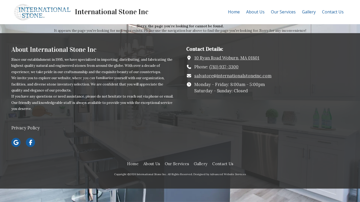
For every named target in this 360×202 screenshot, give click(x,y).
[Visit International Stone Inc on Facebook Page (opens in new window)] (30, 142)
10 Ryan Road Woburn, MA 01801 (226, 57)
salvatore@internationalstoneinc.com (232, 75)
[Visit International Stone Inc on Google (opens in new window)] (16, 142)
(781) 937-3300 (224, 66)
